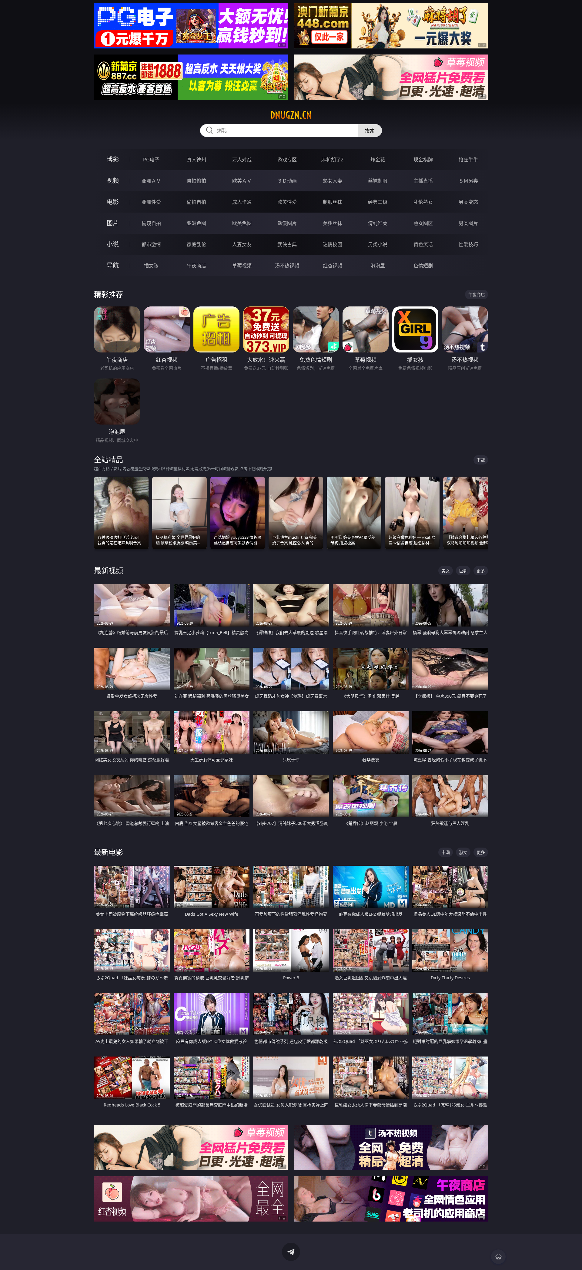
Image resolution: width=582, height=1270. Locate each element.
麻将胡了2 (332, 159)
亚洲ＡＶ (151, 180)
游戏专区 (287, 159)
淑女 (463, 852)
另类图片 (468, 223)
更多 (481, 571)
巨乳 (463, 571)
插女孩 (151, 265)
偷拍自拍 (196, 202)
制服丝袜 (332, 202)
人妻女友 (242, 244)
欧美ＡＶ (242, 180)
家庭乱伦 (196, 244)
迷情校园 (332, 244)
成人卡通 (242, 202)
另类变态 (468, 202)
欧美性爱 (287, 202)
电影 (113, 202)
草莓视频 (242, 265)
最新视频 (108, 570)
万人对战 (242, 159)
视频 (113, 181)
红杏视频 (332, 265)
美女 (445, 571)
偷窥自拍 (151, 223)
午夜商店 (196, 265)
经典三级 (377, 202)
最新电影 (108, 852)
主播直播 (423, 180)
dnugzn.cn (291, 115)
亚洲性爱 (151, 202)
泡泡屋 (377, 265)
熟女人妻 (332, 180)
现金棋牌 (423, 159)
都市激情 (151, 244)
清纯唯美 (377, 223)
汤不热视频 (287, 265)
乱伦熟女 (423, 202)
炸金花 (377, 159)
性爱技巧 (468, 244)
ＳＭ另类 (468, 180)
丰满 (445, 852)
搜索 (370, 130)
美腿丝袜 (332, 223)
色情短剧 (423, 265)
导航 (113, 265)
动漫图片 (287, 223)
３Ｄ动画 (287, 180)
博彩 (113, 159)
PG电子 (151, 159)
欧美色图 (242, 223)
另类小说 (377, 244)
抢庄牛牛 (468, 159)
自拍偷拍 (196, 180)
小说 (113, 244)
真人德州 (196, 159)
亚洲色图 (196, 223)
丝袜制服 (377, 180)
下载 (481, 460)
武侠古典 (287, 244)
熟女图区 (423, 223)
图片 (113, 223)
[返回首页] (498, 1256)
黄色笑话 (423, 244)
